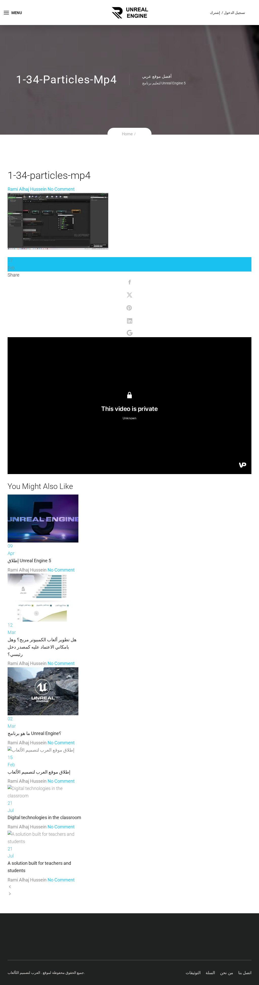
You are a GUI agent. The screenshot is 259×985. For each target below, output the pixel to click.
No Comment (61, 189)
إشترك (215, 13)
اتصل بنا (244, 972)
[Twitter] (129, 296)
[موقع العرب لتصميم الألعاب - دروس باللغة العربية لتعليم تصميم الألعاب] (129, 12)
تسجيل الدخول (234, 13)
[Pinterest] (129, 308)
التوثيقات (193, 972)
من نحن (226, 972)
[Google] (129, 333)
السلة (210, 972)
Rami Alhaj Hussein (27, 189)
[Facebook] (129, 283)
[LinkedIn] (129, 321)
